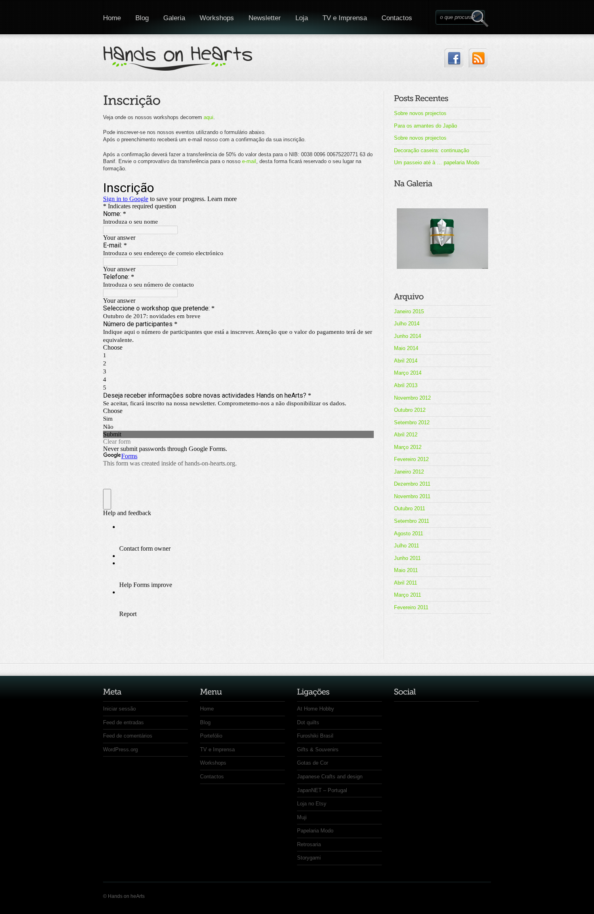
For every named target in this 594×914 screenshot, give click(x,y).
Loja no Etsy (311, 804)
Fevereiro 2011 (411, 607)
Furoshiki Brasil (315, 736)
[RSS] (478, 57)
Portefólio (211, 736)
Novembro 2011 (412, 496)
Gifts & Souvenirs (318, 749)
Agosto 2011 (408, 533)
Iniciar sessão (119, 709)
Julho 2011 (406, 546)
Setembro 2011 (411, 521)
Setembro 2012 (412, 422)
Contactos (396, 18)
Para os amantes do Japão (425, 126)
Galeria (174, 18)
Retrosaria (309, 844)
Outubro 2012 (409, 410)
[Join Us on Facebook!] (453, 57)
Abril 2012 (405, 435)
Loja (301, 18)
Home (112, 18)
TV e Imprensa (344, 18)
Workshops (217, 18)
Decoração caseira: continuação (431, 150)
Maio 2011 (406, 570)
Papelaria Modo (315, 831)
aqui (208, 117)
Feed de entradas (123, 722)
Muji (302, 817)
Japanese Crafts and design (329, 777)
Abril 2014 (405, 361)
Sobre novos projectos (420, 113)
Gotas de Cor (312, 763)
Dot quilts (308, 722)
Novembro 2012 (412, 398)
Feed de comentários (127, 736)
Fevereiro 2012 (411, 459)
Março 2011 (407, 595)
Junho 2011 (407, 558)
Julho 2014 (406, 324)
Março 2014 (407, 373)
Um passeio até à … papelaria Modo (436, 162)
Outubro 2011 (409, 508)
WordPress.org (120, 749)
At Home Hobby (315, 709)
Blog (142, 18)
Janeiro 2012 (409, 472)
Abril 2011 (405, 583)
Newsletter (265, 18)
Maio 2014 (406, 348)
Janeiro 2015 (409, 311)
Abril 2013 (405, 385)
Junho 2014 (407, 336)
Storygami (309, 858)
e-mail (249, 161)
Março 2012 (407, 447)
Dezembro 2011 (412, 484)
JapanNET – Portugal (322, 790)
